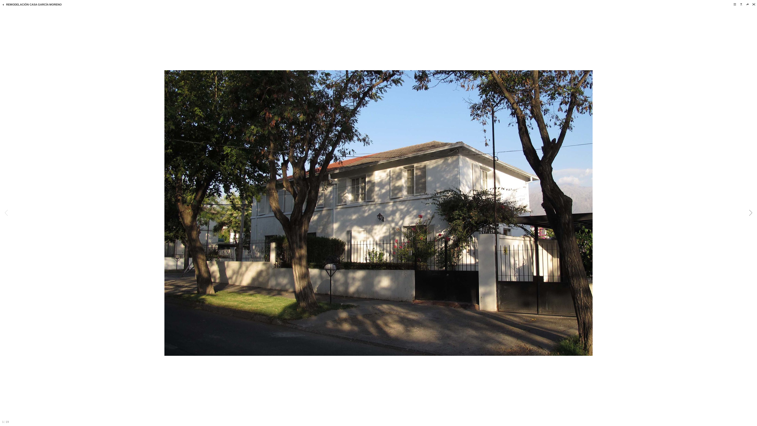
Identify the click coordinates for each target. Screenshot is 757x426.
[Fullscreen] (754, 4)
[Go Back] (3, 4)
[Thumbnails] (735, 4)
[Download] (741, 4)
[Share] (747, 4)
